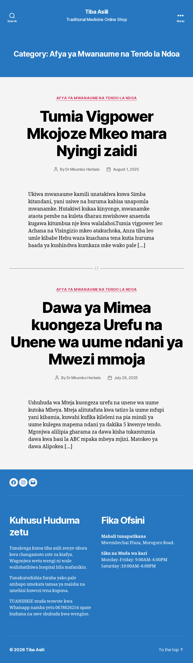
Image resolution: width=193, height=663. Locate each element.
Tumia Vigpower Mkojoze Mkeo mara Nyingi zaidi (96, 133)
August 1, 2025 (126, 169)
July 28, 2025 (126, 377)
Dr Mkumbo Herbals (82, 169)
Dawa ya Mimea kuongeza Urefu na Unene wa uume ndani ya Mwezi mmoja (96, 333)
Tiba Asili (96, 12)
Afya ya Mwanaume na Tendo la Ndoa (96, 98)
